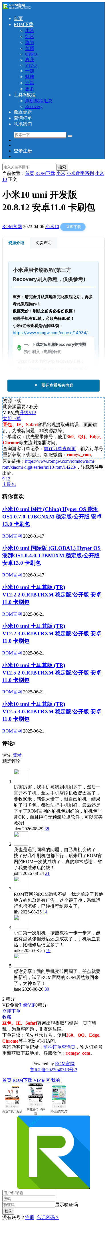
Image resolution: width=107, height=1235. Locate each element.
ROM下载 (23, 24)
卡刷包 (9, 484)
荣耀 (29, 48)
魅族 (29, 76)
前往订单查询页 (60, 448)
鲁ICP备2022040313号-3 (53, 1069)
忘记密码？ (48, 1217)
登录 (17, 755)
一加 (29, 70)
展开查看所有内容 (53, 385)
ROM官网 (12, 226)
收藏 (6, 1017)
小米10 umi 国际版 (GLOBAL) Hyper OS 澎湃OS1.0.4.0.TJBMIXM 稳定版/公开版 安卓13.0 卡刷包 (51, 555)
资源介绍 (16, 242)
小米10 (52, 226)
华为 (29, 42)
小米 (29, 30)
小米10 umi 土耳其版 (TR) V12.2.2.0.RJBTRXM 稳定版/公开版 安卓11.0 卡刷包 (51, 594)
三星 (29, 82)
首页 (18, 18)
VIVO (31, 65)
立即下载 (73, 227)
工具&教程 (24, 94)
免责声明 (44, 242)
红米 (29, 36)
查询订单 (23, 117)
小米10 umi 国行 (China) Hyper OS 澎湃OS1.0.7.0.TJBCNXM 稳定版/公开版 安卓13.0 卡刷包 (52, 516)
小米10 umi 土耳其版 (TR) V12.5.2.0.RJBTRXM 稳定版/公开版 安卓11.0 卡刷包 (51, 672)
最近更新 (23, 111)
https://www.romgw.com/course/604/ (52, 368)
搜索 (62, 167)
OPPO (31, 54)
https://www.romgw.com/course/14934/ (50, 332)
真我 (29, 59)
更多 (29, 88)
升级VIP (27, 412)
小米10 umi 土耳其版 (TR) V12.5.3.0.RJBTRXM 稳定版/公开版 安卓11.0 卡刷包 (51, 711)
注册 (29, 1217)
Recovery (34, 106)
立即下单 (12, 418)
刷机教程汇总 (39, 100)
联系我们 (23, 123)
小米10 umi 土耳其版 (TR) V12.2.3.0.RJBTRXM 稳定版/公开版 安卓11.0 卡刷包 (51, 633)
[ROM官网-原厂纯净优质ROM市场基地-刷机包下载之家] (16, 8)
